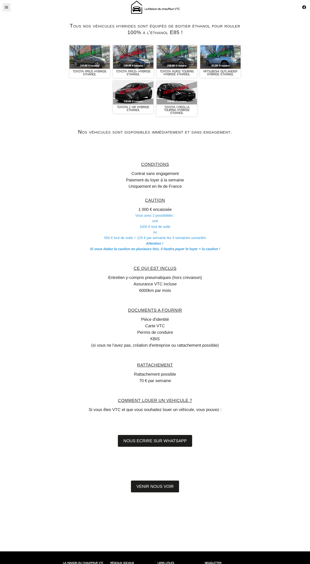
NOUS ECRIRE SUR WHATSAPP (155, 440)
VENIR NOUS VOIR (155, 486)
